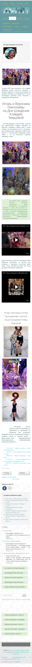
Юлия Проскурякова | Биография (14, 619)
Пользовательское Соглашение (11, 662)
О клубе (12, 3)
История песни (7, 30)
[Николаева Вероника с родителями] (16, 342)
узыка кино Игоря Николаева (14, 577)
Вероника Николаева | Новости (14, 624)
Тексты (27, 18)
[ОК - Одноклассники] (10, 488)
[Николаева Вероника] (16, 152)
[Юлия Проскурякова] (14, 406)
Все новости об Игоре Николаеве (14, 568)
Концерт (19, 18)
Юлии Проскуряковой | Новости (14, 615)
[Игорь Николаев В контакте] (9, 53)
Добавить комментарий (9, 477)
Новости (12, 18)
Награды (16, 26)
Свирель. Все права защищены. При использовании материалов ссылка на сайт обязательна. (16, 652)
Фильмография (7, 26)
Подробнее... (9, 538)
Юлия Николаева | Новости (13, 633)
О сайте (5, 3)
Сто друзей (24, 26)
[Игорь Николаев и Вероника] (16, 77)
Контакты (20, 3)
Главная (5, 18)
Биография (6, 23)
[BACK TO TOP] (16, 644)
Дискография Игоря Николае (13, 573)
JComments (16, 479)
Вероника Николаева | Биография (15, 629)
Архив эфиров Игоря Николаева (14, 582)
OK (24, 595)
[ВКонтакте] (4, 488)
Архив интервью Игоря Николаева (15, 587)
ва (22, 573)
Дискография (15, 23)
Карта (26, 3)
